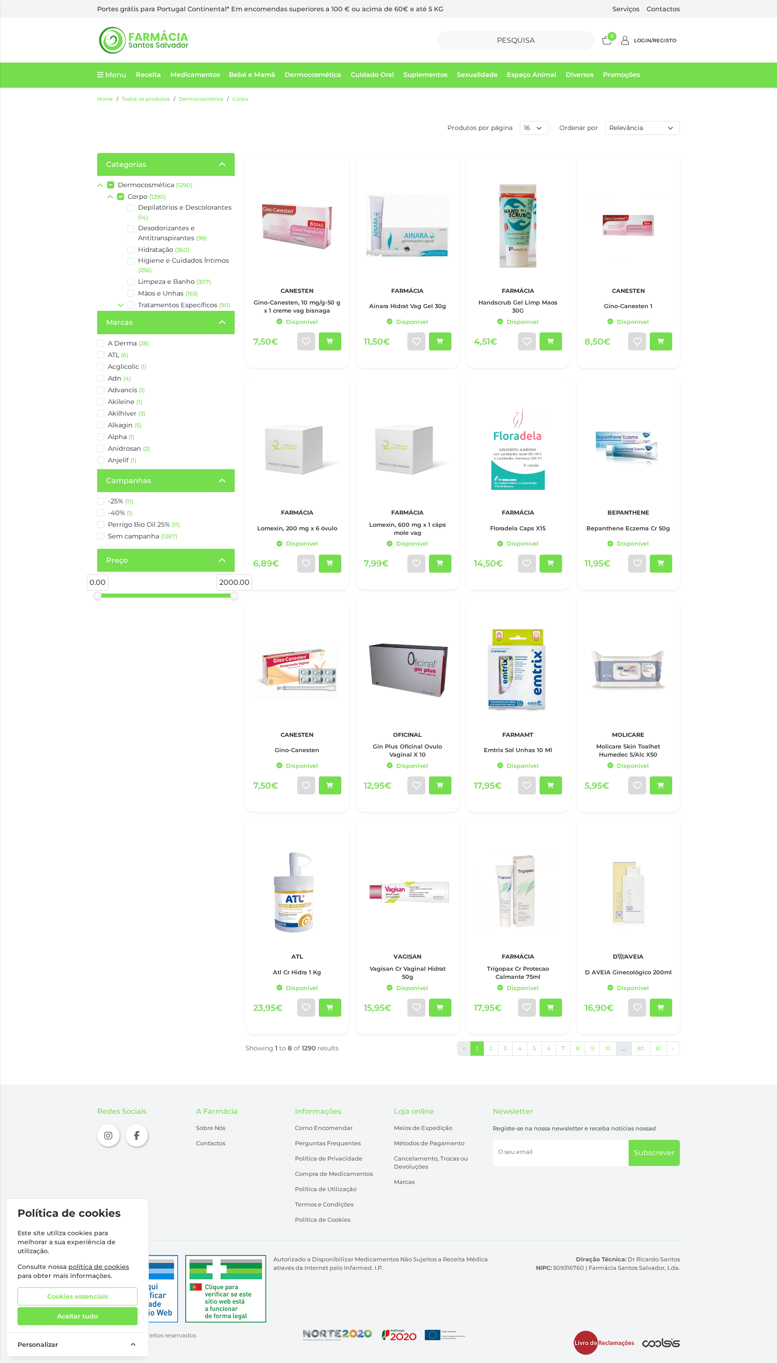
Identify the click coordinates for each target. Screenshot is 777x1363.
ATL (118, 355)
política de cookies (98, 1267)
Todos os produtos (146, 99)
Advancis (126, 390)
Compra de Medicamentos (334, 1173)
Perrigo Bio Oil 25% (144, 524)
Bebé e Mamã (252, 75)
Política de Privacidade (328, 1158)
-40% (120, 513)
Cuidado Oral (372, 75)
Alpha (121, 437)
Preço (117, 560)
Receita (148, 75)
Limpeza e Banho (174, 282)
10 (608, 1048)
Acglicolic (127, 367)
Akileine (125, 402)
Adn (119, 378)
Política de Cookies (322, 1219)
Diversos (580, 75)
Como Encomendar (324, 1128)
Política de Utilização (326, 1189)
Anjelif (122, 460)
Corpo (240, 99)
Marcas (119, 322)
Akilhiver (126, 413)
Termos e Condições (324, 1204)
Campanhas (128, 480)
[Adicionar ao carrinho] (330, 341)
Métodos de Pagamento (429, 1143)
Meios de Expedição (423, 1128)
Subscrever (654, 1152)
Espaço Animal (531, 75)
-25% (120, 501)
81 (658, 1048)
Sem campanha (142, 536)
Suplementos (425, 75)
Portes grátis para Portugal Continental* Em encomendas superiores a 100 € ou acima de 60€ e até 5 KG (270, 9)
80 (640, 1048)
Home (105, 99)
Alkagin (124, 425)
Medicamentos (195, 75)
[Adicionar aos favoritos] (306, 341)
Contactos (663, 9)
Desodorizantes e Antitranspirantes (172, 233)
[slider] (98, 596)
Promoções (621, 75)
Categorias (126, 164)
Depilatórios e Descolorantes (185, 212)
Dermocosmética (313, 75)
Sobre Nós (210, 1128)
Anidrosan (129, 448)
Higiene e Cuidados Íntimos (183, 265)
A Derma (128, 343)
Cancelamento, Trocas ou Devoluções (431, 1162)
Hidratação (163, 250)
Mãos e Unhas (168, 293)
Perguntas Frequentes (328, 1143)
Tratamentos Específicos (184, 305)
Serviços (625, 9)
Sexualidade (477, 75)
